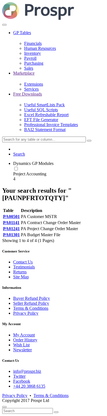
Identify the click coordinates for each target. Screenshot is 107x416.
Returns (20, 272)
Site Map (21, 276)
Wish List (21, 344)
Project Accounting (29, 174)
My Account (24, 335)
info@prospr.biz (27, 371)
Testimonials (24, 267)
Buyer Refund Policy (31, 298)
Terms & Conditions (30, 308)
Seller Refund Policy (31, 303)
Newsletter (22, 349)
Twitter (19, 376)
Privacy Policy (25, 313)
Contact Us (23, 262)
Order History (25, 340)
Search (19, 154)
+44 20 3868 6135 (29, 386)
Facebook (21, 381)
